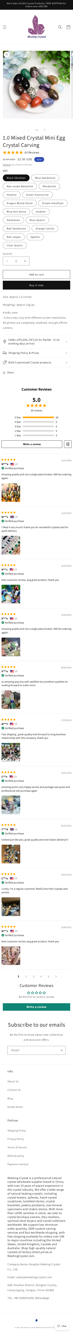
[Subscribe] (61, 1050)
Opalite (35, 237)
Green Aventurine (37, 194)
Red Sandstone (16, 228)
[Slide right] (45, 130)
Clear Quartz (15, 245)
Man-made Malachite (20, 186)
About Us (13, 1081)
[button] (5, 27)
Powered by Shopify (50, 1327)
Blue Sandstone (45, 178)
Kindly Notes (15, 1107)
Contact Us (14, 1089)
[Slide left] (28, 130)
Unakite (41, 211)
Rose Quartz (37, 220)
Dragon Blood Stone (20, 203)
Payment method (17, 1164)
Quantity (7, 253)
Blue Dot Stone (16, 211)
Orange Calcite (45, 228)
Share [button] (10, 372)
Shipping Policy (16, 1130)
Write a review (32, 444)
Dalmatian (13, 220)
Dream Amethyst (53, 203)
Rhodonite (49, 186)
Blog (10, 1098)
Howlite (12, 194)
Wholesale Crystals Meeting (31, 1327)
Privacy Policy (15, 1139)
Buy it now (36, 285)
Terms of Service (17, 1147)
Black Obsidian (16, 178)
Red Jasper (14, 237)
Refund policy (15, 1155)
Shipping (7, 164)
